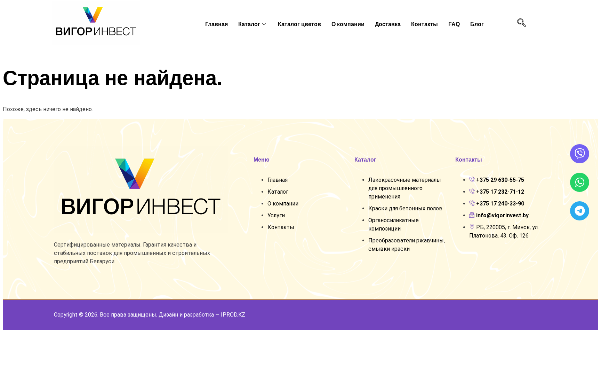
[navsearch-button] (521, 23)
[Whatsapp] (579, 182)
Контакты (424, 24)
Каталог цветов (299, 24)
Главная (216, 24)
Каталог (249, 24)
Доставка (388, 24)
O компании (347, 24)
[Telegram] (579, 210)
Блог (477, 24)
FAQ (454, 24)
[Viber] (579, 153)
